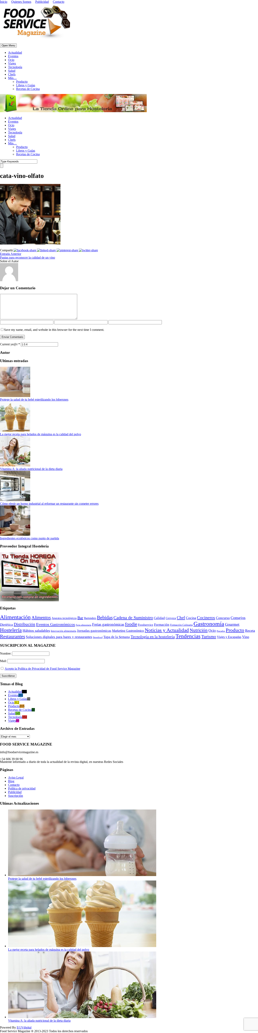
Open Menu (8, 45)
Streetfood (98, 637)
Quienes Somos (21, 1)
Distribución (24, 624)
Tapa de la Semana (116, 637)
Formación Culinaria (181, 625)
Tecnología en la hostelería (153, 636)
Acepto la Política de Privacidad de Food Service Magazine (42, 668)
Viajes (12, 63)
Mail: (3, 661)
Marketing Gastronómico (128, 630)
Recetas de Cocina (28, 89)
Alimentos (41, 617)
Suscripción (15, 795)
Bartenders (90, 618)
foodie (131, 624)
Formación (161, 625)
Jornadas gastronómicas (94, 631)
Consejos (238, 617)
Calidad (159, 618)
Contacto (58, 1)
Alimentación (15, 617)
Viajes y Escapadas (229, 637)
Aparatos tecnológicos (64, 618)
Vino (245, 637)
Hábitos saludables (36, 631)
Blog (11, 781)
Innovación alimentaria (63, 630)
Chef (181, 617)
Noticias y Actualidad (167, 630)
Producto (22, 81)
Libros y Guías (25, 85)
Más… (12, 78)
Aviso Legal (16, 777)
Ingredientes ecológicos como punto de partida (29, 538)
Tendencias (188, 636)
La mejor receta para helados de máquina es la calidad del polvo (40, 434)
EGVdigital (24, 1027)
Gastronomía (209, 623)
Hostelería (11, 630)
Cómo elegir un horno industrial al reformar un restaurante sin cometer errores (49, 503)
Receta (250, 631)
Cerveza (171, 618)
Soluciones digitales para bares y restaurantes (59, 637)
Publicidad (42, 1)
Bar (80, 617)
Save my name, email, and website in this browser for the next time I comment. (54, 329)
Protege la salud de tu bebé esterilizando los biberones (34, 399)
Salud (11, 70)
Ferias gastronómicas (108, 624)
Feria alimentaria (83, 625)
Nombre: (6, 653)
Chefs (12, 74)
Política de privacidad (21, 788)
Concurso (223, 618)
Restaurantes (12, 636)
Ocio (11, 60)
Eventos (13, 56)
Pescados (221, 631)
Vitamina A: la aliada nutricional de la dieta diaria (31, 469)
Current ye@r (10, 344)
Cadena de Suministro (133, 617)
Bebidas (105, 617)
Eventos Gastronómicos (55, 624)
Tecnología (15, 67)
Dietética (6, 625)
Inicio (3, 1)
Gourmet (232, 624)
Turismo (208, 636)
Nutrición (199, 630)
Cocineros (206, 617)
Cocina (191, 618)
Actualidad (15, 52)
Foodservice (145, 624)
